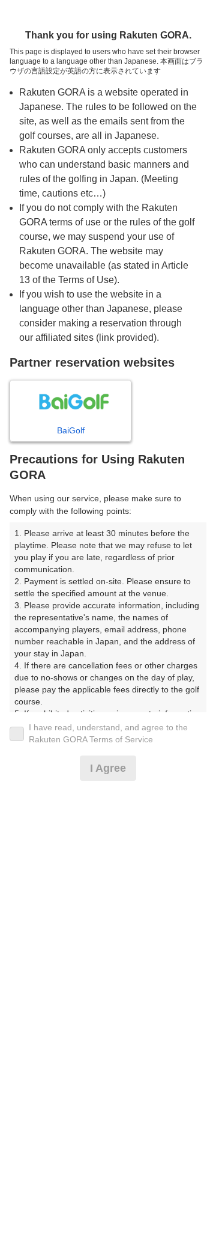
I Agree (108, 768)
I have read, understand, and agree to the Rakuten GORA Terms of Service (108, 733)
